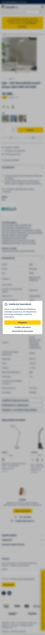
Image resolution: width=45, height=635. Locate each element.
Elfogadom (22, 322)
